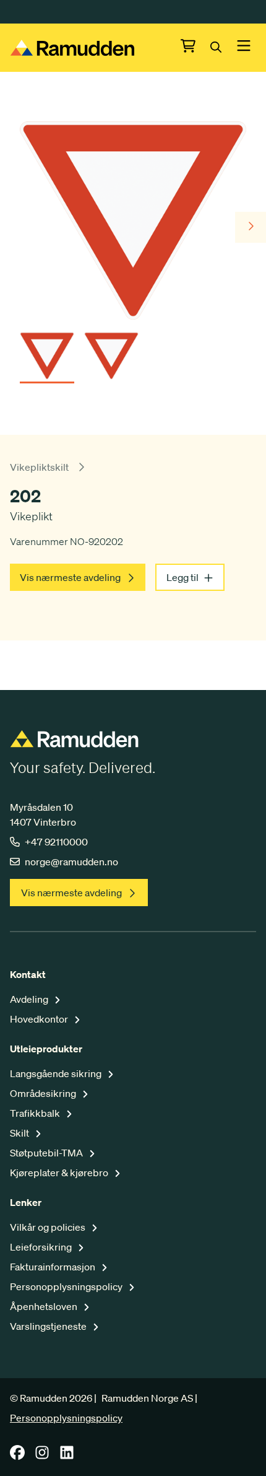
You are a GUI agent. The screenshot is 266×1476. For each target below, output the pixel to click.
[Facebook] (17, 1456)
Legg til (182, 577)
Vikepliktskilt (39, 467)
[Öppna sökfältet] (223, 47)
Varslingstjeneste (49, 1326)
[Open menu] (243, 47)
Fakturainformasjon (53, 1266)
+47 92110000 (56, 842)
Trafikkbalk (36, 1113)
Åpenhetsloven (44, 1306)
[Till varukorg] (195, 47)
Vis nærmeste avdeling (70, 577)
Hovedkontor (40, 1019)
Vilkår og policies (48, 1227)
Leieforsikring (42, 1247)
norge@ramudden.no (71, 861)
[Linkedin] (66, 1456)
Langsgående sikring (56, 1073)
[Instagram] (42, 1456)
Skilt (20, 1133)
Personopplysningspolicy (67, 1286)
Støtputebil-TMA (47, 1152)
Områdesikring (44, 1093)
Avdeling (30, 999)
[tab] (47, 351)
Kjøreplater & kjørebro (60, 1172)
